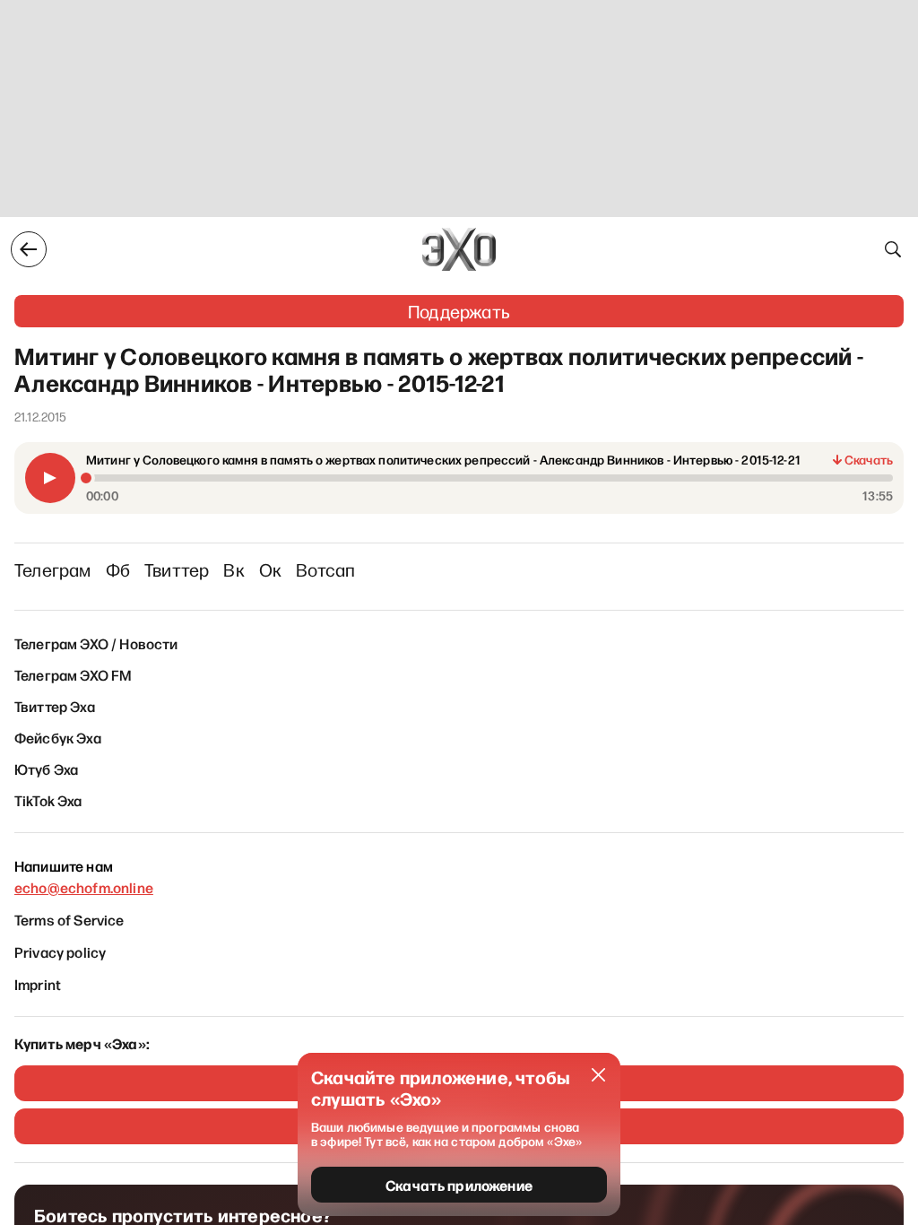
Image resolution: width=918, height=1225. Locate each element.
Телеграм (52, 569)
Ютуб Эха (46, 768)
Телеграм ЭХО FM (73, 674)
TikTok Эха (48, 800)
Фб (118, 569)
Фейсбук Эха (57, 737)
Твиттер (176, 569)
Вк (233, 569)
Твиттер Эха (54, 706)
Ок (270, 569)
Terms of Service (69, 919)
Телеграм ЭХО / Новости (96, 643)
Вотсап (325, 569)
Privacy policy (60, 951)
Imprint (37, 984)
